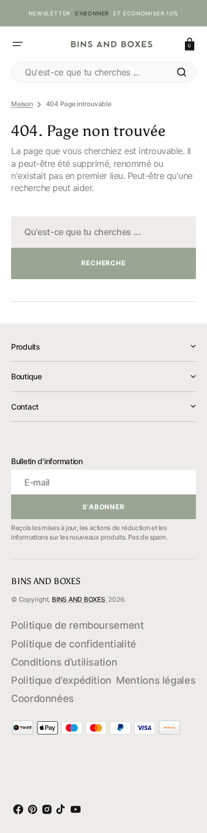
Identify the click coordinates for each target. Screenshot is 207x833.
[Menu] (18, 44)
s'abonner (92, 13)
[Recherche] (181, 72)
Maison (22, 104)
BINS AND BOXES (78, 599)
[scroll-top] (184, 774)
